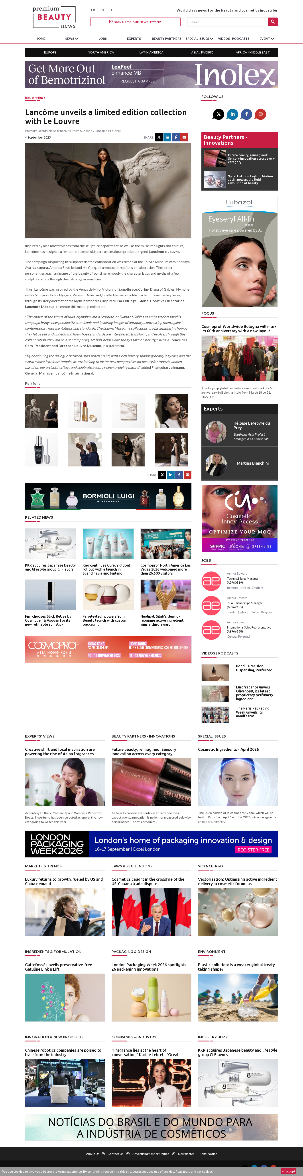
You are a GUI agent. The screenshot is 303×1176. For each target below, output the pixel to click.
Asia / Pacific (202, 52)
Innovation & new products (54, 1037)
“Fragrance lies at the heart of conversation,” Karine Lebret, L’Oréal (145, 1052)
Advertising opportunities (150, 1154)
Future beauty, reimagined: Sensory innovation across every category (144, 751)
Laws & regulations (132, 866)
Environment (212, 951)
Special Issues (212, 736)
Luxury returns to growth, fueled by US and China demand (64, 881)
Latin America (151, 52)
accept (290, 1171)
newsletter (186, 1154)
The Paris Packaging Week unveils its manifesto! (252, 712)
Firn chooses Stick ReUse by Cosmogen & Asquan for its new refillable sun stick (48, 620)
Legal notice (208, 1154)
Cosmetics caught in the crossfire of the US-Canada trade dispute (148, 881)
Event (265, 38)
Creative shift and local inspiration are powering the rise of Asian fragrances (60, 751)
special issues (198, 38)
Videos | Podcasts (233, 38)
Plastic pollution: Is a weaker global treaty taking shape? (236, 966)
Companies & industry (134, 1037)
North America (101, 52)
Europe (50, 52)
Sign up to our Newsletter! (137, 22)
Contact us (116, 1154)
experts (134, 38)
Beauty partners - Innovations (225, 140)
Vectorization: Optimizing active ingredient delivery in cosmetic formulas (237, 881)
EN (102, 10)
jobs (103, 38)
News (70, 38)
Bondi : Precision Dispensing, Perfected (254, 668)
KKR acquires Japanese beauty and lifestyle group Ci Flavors (50, 567)
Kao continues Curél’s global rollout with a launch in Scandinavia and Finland (106, 569)
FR (93, 10)
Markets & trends (43, 866)
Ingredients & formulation (53, 951)
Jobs (206, 560)
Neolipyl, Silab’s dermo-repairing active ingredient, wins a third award (162, 620)
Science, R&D (210, 866)
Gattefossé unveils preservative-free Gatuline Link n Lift (58, 966)
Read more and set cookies (194, 1171)
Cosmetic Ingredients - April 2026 (228, 749)
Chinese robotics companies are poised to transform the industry (63, 1052)
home (40, 38)
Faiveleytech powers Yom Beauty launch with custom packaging (105, 620)
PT (110, 10)
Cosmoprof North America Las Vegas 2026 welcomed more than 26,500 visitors (165, 569)
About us (92, 1154)
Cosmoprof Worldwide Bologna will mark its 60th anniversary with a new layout (239, 328)
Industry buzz (35, 97)
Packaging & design (131, 951)
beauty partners (166, 38)
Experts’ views (40, 736)
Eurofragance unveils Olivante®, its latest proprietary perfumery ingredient (254, 693)
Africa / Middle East (253, 52)
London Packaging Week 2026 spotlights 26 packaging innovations (149, 966)
